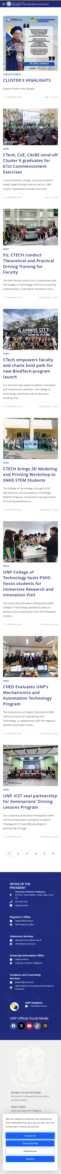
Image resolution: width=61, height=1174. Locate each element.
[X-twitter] (21, 1025)
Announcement (12, 74)
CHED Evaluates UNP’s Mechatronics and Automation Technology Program (27, 695)
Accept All (30, 1135)
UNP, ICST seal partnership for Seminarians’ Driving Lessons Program (30, 801)
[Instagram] (45, 1025)
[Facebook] (13, 1025)
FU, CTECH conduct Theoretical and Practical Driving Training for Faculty (28, 263)
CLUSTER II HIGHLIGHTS (27, 80)
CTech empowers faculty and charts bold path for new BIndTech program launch (28, 368)
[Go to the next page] (53, 853)
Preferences (30, 1151)
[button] (4, 4)
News (6, 148)
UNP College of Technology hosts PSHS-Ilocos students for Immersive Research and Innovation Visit (28, 583)
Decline (30, 1159)
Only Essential (30, 1143)
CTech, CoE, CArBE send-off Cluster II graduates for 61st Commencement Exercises (30, 163)
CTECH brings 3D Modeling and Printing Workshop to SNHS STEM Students (30, 474)
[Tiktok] (37, 1025)
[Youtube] (29, 1025)
